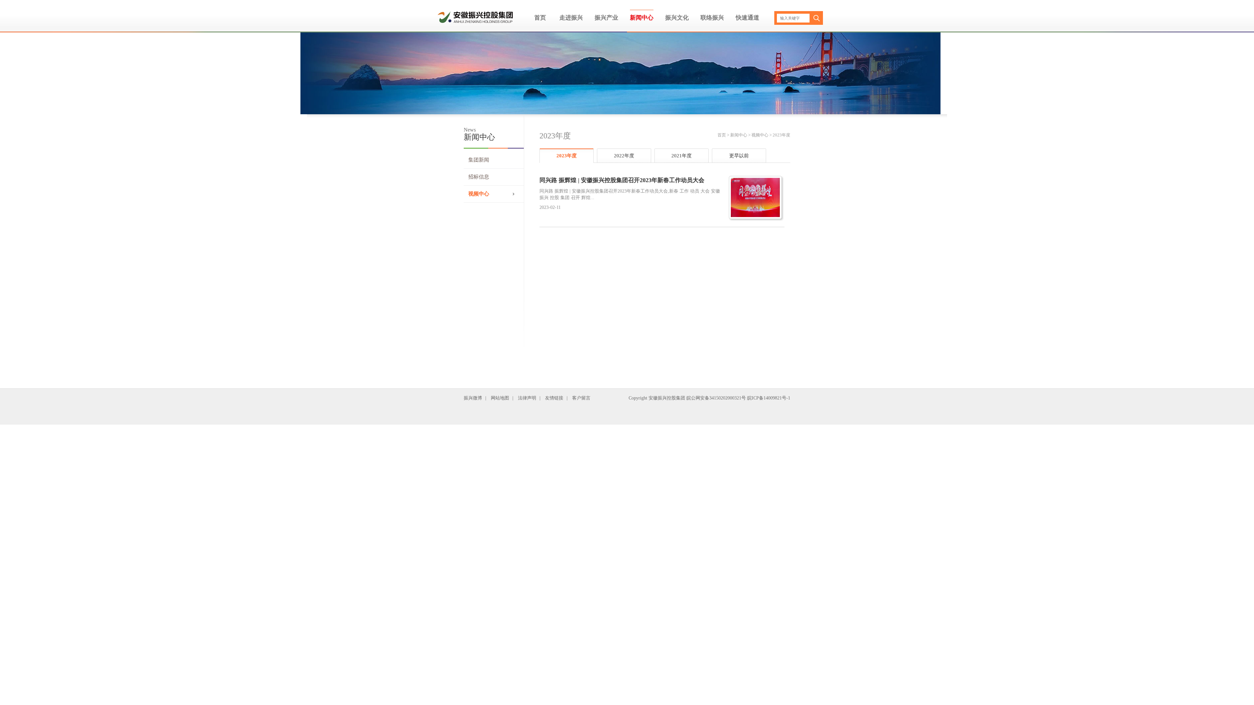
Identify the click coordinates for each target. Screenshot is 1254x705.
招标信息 (478, 177)
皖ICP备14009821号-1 (768, 398)
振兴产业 (606, 17)
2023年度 (781, 135)
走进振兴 (571, 17)
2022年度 (624, 155)
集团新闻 (478, 160)
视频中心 (478, 193)
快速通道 (747, 17)
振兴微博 (473, 398)
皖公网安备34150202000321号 (716, 398)
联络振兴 (712, 17)
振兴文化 (677, 17)
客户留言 (581, 398)
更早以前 (739, 155)
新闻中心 (641, 17)
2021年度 (681, 155)
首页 (540, 17)
